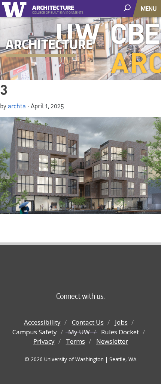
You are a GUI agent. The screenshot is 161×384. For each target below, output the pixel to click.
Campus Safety (34, 332)
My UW (79, 332)
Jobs (121, 322)
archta (17, 106)
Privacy (44, 341)
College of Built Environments (95, 268)
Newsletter (112, 341)
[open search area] (127, 8)
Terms (75, 341)
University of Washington (15, 8)
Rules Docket (120, 332)
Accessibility (42, 322)
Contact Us (88, 322)
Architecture (53, 6)
